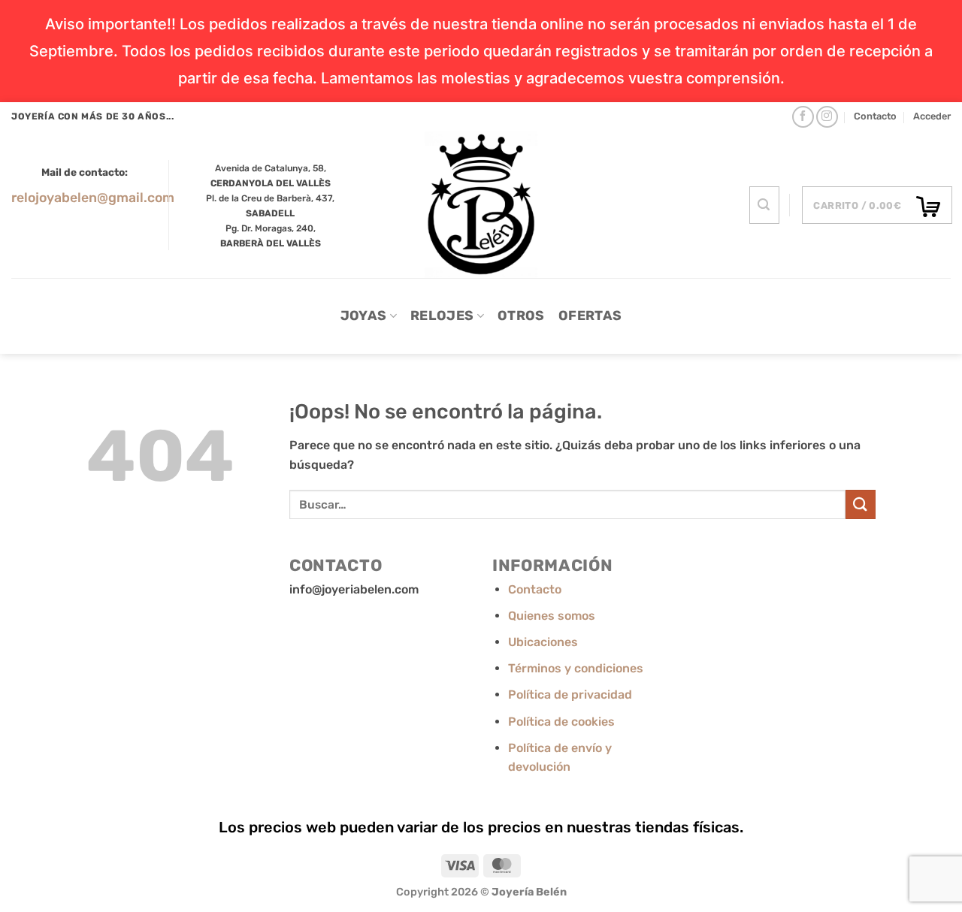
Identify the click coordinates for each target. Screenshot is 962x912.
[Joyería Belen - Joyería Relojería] (481, 204)
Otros (521, 315)
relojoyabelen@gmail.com (92, 197)
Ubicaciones (543, 642)
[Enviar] (861, 504)
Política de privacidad (570, 694)
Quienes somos (551, 616)
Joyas (363, 315)
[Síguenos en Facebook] (803, 117)
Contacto (875, 116)
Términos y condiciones (575, 668)
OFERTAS (590, 315)
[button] (932, 116)
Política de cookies (561, 721)
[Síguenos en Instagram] (827, 117)
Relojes (441, 315)
